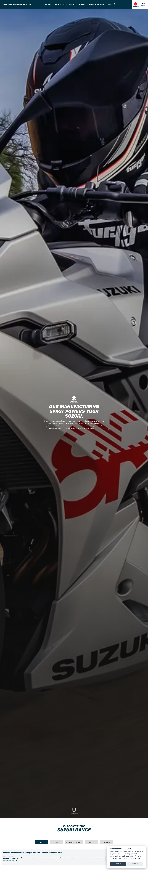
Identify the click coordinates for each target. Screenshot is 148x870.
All (41, 842)
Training (90, 4)
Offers (65, 4)
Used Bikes (57, 4)
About (102, 4)
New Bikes (48, 4)
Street (91, 842)
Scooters (107, 842)
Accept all (118, 863)
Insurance (82, 4)
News (97, 4)
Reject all (135, 863)
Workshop (72, 4)
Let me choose (135, 858)
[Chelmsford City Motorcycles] (16, 4)
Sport (56, 842)
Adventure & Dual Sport (74, 842)
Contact (109, 4)
